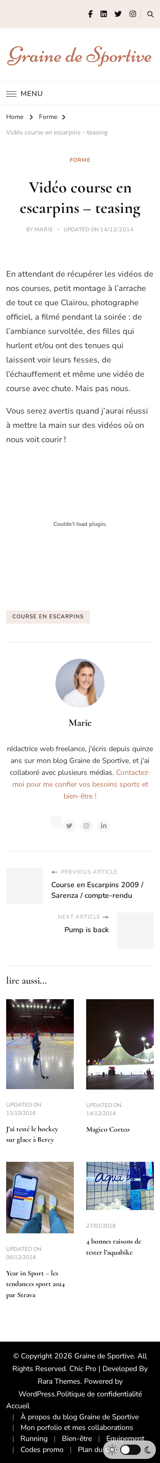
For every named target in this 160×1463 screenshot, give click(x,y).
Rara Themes (59, 1381)
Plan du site (97, 1449)
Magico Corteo (108, 1129)
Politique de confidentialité (99, 1394)
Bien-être (77, 1438)
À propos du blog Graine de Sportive (80, 1417)
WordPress (36, 1394)
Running (34, 1438)
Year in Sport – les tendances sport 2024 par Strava (35, 1284)
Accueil (18, 1406)
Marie (43, 229)
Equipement (125, 1438)
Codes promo (42, 1449)
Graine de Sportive (80, 54)
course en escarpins (48, 616)
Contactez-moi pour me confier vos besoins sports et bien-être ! (81, 784)
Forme (80, 160)
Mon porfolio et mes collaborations (77, 1427)
